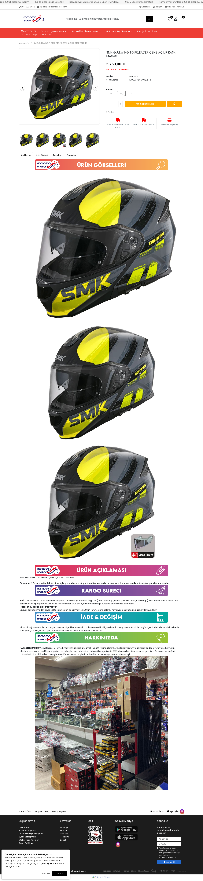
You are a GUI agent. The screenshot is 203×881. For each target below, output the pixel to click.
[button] (181, 19)
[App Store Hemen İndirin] (134, 837)
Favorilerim (158, 811)
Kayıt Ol (63, 830)
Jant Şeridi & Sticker (147, 31)
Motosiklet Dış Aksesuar (118, 31)
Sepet (63, 840)
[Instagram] (118, 844)
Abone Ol (170, 862)
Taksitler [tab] (57, 155)
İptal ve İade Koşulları (29, 840)
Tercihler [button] (46, 873)
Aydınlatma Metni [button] (167, 857)
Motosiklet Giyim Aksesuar (86, 31)
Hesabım (64, 836)
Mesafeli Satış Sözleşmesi (31, 833)
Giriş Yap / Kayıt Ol (175, 7)
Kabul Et (59, 873)
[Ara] (149, 19)
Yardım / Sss (25, 811)
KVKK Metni (24, 827)
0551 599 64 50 (28, 7)
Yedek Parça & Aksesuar (53, 31)
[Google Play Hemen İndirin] (134, 829)
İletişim (159, 7)
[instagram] (181, 811)
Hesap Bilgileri (59, 811)
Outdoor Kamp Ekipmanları (35, 34)
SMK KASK (134, 76)
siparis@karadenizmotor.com (53, 7)
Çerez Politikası (26, 843)
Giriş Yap (64, 833)
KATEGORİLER (29, 31)
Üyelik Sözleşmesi (27, 836)
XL (121, 93)
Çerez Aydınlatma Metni (52, 863)
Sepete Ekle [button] (147, 104)
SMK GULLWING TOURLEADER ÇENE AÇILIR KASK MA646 (60, 43)
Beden (109, 89)
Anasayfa (24, 43)
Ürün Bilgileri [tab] (42, 155)
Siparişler (146, 7)
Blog (47, 811)
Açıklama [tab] (26, 155)
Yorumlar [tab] (71, 155)
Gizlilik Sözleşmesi (27, 830)
